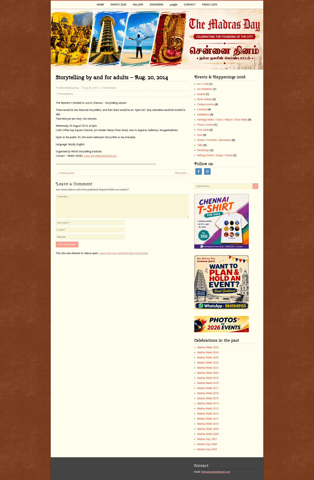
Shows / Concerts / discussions (214, 140)
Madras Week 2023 (208, 357)
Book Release (204, 99)
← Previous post (65, 172)
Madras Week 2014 (208, 403)
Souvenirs (156, 4)
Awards (201, 94)
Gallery (138, 4)
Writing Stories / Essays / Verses (215, 155)
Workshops (203, 150)
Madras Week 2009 (208, 428)
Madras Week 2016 (208, 393)
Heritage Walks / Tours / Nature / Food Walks (222, 119)
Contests (202, 109)
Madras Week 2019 (208, 377)
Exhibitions (203, 114)
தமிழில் (173, 4)
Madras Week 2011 (208, 418)
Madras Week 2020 (208, 372)
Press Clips (209, 4)
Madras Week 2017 (208, 388)
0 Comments (109, 87)
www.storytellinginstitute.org (100, 155)
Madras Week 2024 (208, 352)
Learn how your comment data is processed (123, 253)
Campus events (205, 104)
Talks (200, 145)
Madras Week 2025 (208, 347)
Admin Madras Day (69, 87)
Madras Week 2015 (208, 398)
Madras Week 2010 (208, 423)
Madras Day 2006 (207, 444)
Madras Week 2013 (208, 408)
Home (100, 4)
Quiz (199, 134)
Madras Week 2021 (208, 367)
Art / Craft (203, 83)
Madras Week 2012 (208, 413)
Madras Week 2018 (208, 383)
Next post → (182, 172)
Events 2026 (118, 4)
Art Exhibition (204, 89)
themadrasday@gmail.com (215, 471)
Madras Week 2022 (208, 362)
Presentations (66, 93)
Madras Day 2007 (207, 439)
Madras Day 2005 (207, 449)
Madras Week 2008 (208, 433)
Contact (190, 4)
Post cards (203, 129)
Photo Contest (205, 124)
